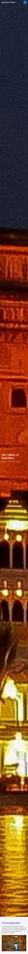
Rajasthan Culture (8, 2)
